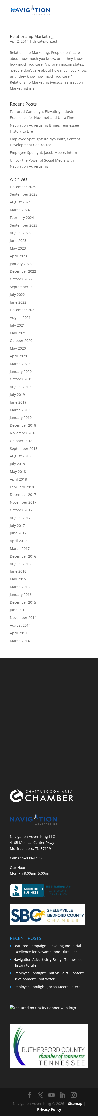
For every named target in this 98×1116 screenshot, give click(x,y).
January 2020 (21, 371)
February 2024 (22, 217)
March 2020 (20, 363)
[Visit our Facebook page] (29, 1095)
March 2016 (20, 586)
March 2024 (20, 209)
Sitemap (75, 1103)
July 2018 (17, 463)
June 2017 (18, 533)
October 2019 (21, 379)
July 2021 (17, 325)
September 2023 (23, 225)
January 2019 (21, 417)
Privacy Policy (49, 1109)
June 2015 (18, 609)
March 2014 (20, 640)
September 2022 (23, 286)
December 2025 (23, 186)
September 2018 (23, 448)
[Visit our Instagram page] (74, 1095)
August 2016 (20, 563)
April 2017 (18, 540)
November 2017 (23, 502)
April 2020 (18, 356)
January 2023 (21, 263)
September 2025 (23, 194)
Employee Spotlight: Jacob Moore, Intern (43, 152)
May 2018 (18, 471)
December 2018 (23, 425)
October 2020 (21, 340)
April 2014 (18, 633)
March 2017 (20, 548)
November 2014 (23, 617)
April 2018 (18, 479)
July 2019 (17, 394)
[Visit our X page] (40, 1095)
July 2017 (17, 525)
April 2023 (18, 256)
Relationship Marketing (32, 36)
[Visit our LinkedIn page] (63, 1095)
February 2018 (22, 487)
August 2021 (20, 317)
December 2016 (23, 556)
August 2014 (20, 625)
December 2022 (23, 271)
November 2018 (23, 433)
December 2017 (23, 494)
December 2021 (23, 309)
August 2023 (20, 232)
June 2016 (18, 571)
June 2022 (18, 302)
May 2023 (18, 248)
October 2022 (21, 279)
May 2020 (18, 348)
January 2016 (21, 594)
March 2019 (20, 410)
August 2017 (20, 517)
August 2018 (20, 456)
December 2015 (23, 602)
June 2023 (18, 240)
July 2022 (17, 294)
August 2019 (20, 386)
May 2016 (18, 579)
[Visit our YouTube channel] (51, 1095)
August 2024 (20, 202)
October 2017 (21, 510)
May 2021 (18, 333)
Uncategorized (45, 41)
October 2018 (21, 440)
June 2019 (18, 402)
